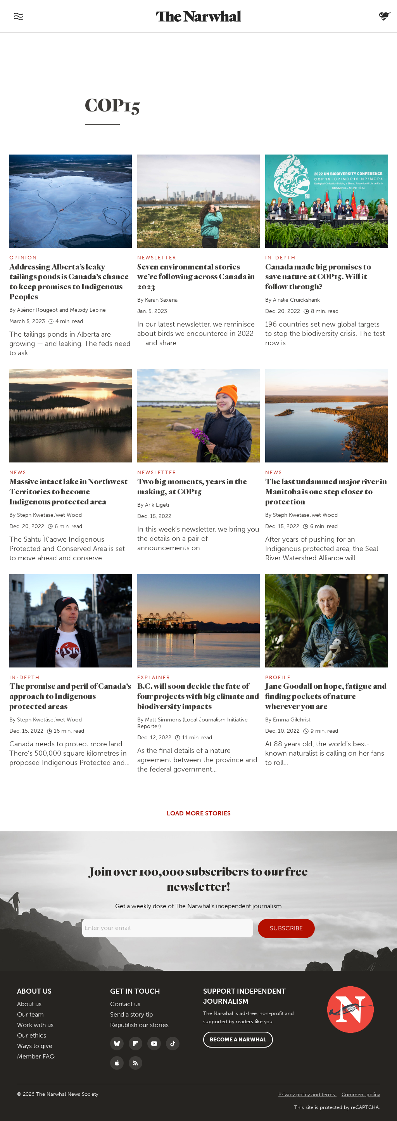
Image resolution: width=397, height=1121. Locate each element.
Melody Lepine (88, 310)
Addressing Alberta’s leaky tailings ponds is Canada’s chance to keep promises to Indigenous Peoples (69, 282)
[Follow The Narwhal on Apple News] (119, 1063)
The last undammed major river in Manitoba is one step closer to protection (326, 491)
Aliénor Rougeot (37, 310)
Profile (278, 677)
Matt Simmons (163, 719)
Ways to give (34, 1046)
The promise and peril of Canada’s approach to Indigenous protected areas (70, 696)
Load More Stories (199, 813)
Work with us (35, 1025)
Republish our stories (139, 1025)
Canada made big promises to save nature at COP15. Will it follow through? (318, 277)
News (17, 472)
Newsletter (156, 258)
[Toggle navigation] (18, 16)
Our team (30, 1014)
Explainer (153, 677)
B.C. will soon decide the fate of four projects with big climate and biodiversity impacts (198, 696)
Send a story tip (131, 1014)
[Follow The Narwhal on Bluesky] (119, 1043)
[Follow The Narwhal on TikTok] (174, 1043)
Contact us (125, 1004)
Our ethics (31, 1035)
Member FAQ (36, 1056)
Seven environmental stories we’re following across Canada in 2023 (196, 277)
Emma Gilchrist (292, 719)
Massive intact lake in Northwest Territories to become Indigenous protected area (68, 491)
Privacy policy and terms (307, 1094)
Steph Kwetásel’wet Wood (49, 515)
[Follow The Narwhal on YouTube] (156, 1043)
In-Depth (280, 258)
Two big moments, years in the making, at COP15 (192, 486)
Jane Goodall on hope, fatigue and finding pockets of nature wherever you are (326, 696)
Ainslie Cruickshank (296, 300)
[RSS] (137, 1063)
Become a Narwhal (238, 1039)
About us (29, 1004)
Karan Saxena (161, 300)
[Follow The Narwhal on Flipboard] (137, 1043)
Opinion (23, 258)
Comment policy (361, 1094)
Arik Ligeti (157, 505)
